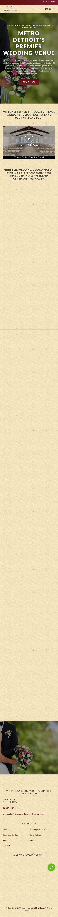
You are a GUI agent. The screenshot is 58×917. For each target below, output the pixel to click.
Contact (6, 846)
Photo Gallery (35, 835)
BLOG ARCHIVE (29, 593)
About (5, 840)
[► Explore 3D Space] (29, 155)
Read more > (19, 400)
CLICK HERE (29, 259)
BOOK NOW (29, 82)
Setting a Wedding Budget (23, 566)
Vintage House (37, 646)
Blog (31, 840)
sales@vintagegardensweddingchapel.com (26, 814)
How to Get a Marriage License (26, 507)
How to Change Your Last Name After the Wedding (27, 448)
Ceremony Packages (12, 835)
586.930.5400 (49, 2)
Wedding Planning (37, 829)
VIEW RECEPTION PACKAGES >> (29, 667)
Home (5, 829)
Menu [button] (48, 9)
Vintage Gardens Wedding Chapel (29, 157)
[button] (51, 867)
